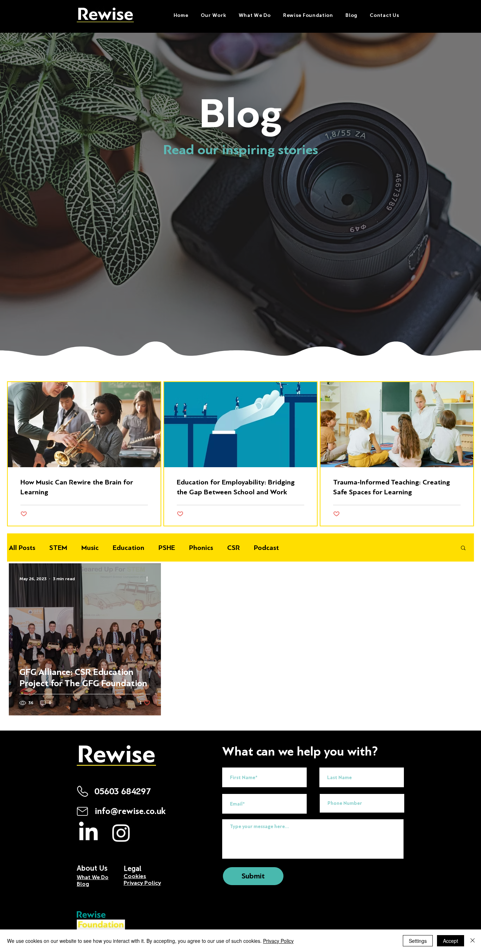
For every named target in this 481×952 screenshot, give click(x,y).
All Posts (22, 547)
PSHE (166, 547)
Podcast (266, 547)
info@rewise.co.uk (130, 811)
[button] (254, 15)
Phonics (201, 547)
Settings (418, 940)
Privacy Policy (278, 940)
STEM (58, 547)
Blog (83, 884)
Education (128, 547)
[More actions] (149, 579)
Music (90, 547)
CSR (233, 547)
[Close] (472, 940)
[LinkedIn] (88, 832)
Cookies (135, 876)
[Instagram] (121, 832)
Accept (450, 940)
